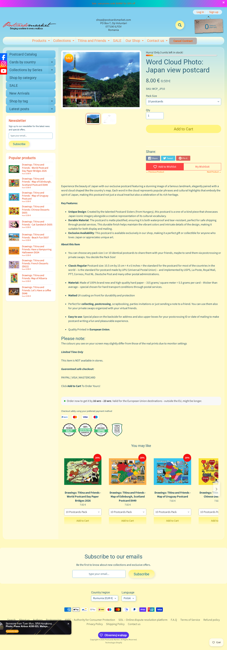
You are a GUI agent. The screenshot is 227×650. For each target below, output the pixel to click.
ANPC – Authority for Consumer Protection (90, 620)
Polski (127, 598)
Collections (64, 41)
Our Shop (135, 41)
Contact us (157, 41)
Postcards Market (112, 639)
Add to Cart (82, 520)
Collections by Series (32, 71)
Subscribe (19, 144)
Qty (148, 110)
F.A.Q (174, 620)
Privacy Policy (95, 624)
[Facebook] (3, 56)
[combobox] (83, 512)
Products (41, 41)
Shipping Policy (115, 624)
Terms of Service (190, 620)
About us (24, 620)
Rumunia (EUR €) (103, 598)
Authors (38, 620)
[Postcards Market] (29, 25)
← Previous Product (155, 171)
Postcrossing (53, 620)
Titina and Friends (94, 41)
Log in (200, 12)
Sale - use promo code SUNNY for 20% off (113, 3)
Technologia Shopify (113, 642)
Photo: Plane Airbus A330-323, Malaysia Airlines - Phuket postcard (43, 626)
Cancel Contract (183, 41)
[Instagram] (3, 63)
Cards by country (32, 63)
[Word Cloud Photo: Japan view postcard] (93, 118)
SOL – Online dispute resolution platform (142, 620)
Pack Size (151, 96)
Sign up (213, 12)
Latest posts (32, 110)
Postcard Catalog (23, 54)
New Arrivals (19, 93)
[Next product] (216, 489)
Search (11, 620)
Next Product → (214, 171)
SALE (117, 40)
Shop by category (22, 78)
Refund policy (211, 620)
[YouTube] (3, 70)
